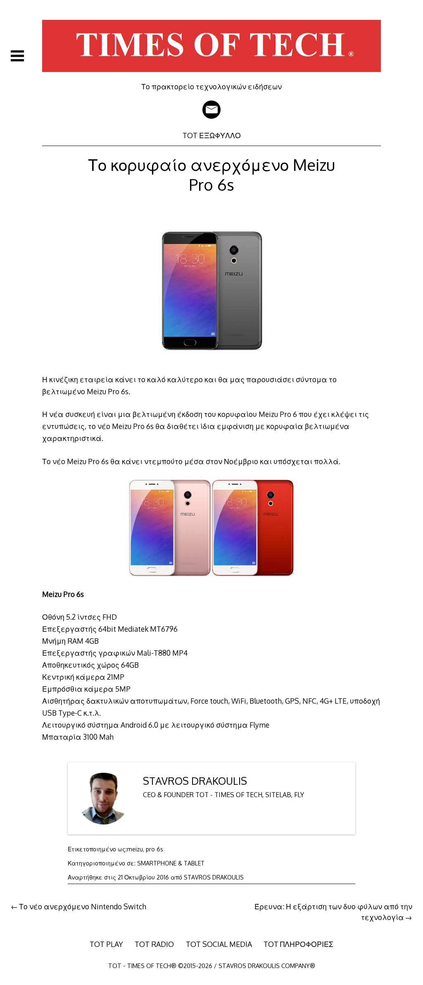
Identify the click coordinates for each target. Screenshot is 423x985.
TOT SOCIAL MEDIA (219, 944)
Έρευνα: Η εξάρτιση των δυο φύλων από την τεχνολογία (333, 912)
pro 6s (154, 849)
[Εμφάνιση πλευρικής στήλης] (17, 55)
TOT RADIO (154, 944)
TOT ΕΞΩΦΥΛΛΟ (212, 135)
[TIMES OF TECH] (211, 76)
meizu (135, 849)
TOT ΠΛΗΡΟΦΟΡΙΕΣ (298, 944)
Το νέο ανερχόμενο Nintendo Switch (82, 906)
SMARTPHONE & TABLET (170, 863)
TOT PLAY (106, 944)
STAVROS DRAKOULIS (195, 780)
